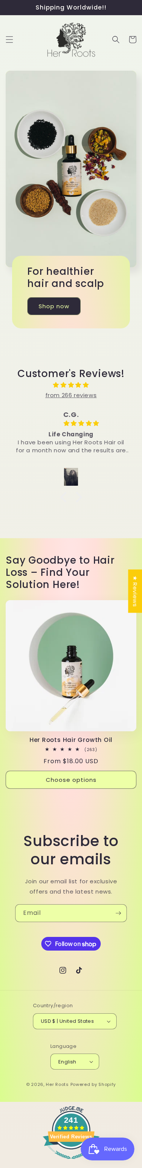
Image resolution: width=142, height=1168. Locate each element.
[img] (71, 385)
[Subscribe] (118, 913)
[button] (9, 39)
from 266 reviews (71, 395)
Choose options (71, 780)
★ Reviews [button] (135, 591)
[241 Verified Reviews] (71, 1163)
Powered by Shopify (93, 1084)
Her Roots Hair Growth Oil (71, 739)
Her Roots (57, 1084)
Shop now (54, 306)
